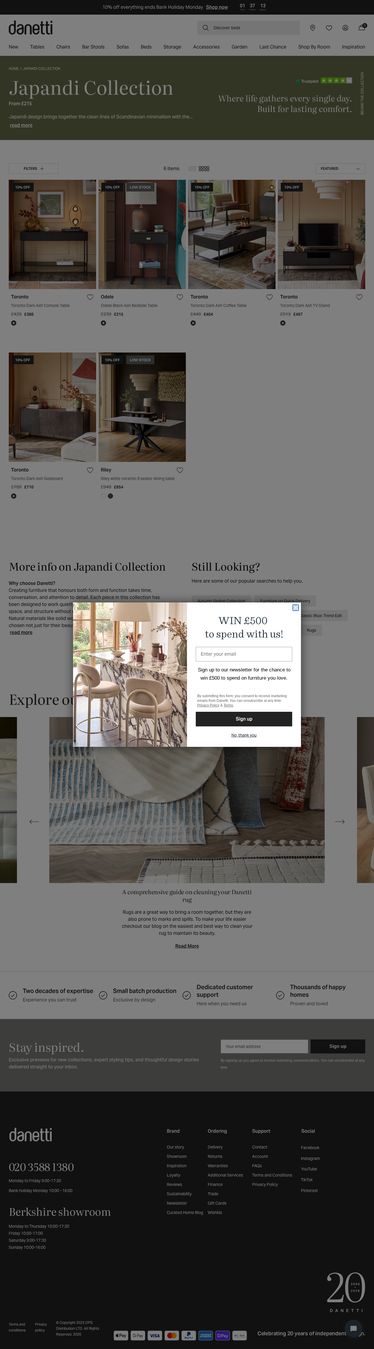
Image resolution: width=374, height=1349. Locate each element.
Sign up (244, 719)
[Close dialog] (296, 608)
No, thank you (244, 735)
